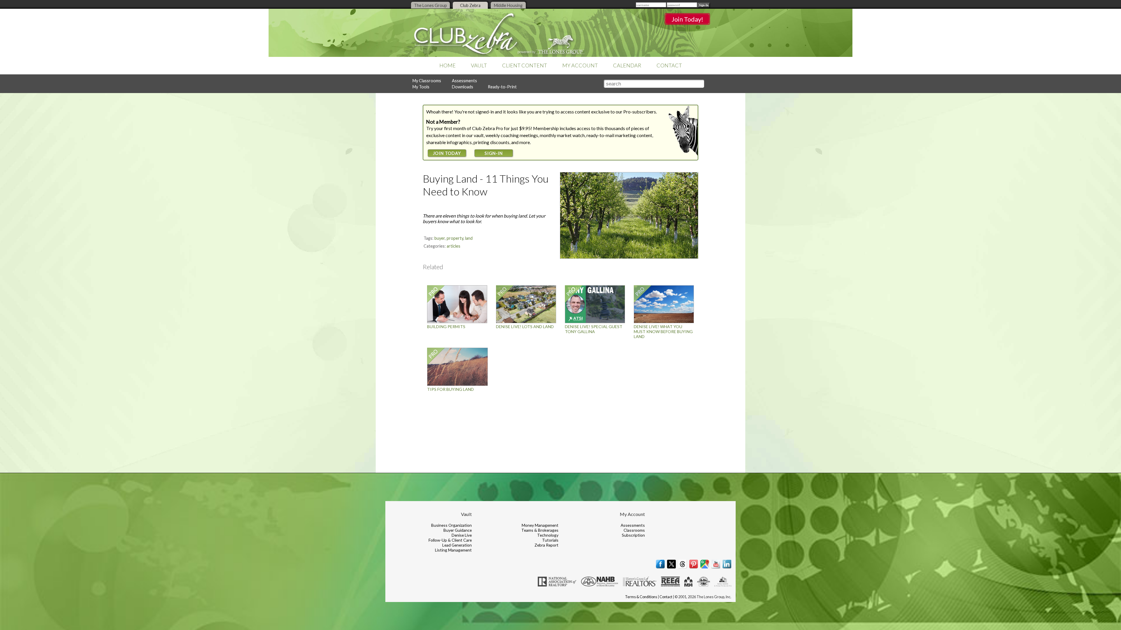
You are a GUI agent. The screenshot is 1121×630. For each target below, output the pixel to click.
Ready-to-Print (502, 86)
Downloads (462, 86)
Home (447, 65)
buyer (439, 238)
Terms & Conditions (641, 597)
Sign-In (494, 153)
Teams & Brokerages (539, 530)
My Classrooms (426, 80)
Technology (547, 535)
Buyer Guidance (457, 530)
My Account (580, 65)
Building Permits (446, 326)
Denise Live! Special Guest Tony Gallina (593, 329)
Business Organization (451, 525)
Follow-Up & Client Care (450, 540)
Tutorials (550, 540)
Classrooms (634, 530)
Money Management (540, 525)
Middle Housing (508, 5)
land (469, 238)
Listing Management (453, 549)
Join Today (447, 153)
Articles (453, 246)
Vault (479, 65)
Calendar (627, 65)
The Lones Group (430, 5)
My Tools (420, 86)
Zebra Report (546, 544)
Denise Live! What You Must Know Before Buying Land (663, 331)
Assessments (464, 80)
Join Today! (687, 19)
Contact (669, 65)
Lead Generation (457, 544)
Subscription (633, 535)
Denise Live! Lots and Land (525, 326)
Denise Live (462, 535)
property (455, 238)
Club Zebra (470, 5)
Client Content (524, 65)
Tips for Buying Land (450, 389)
